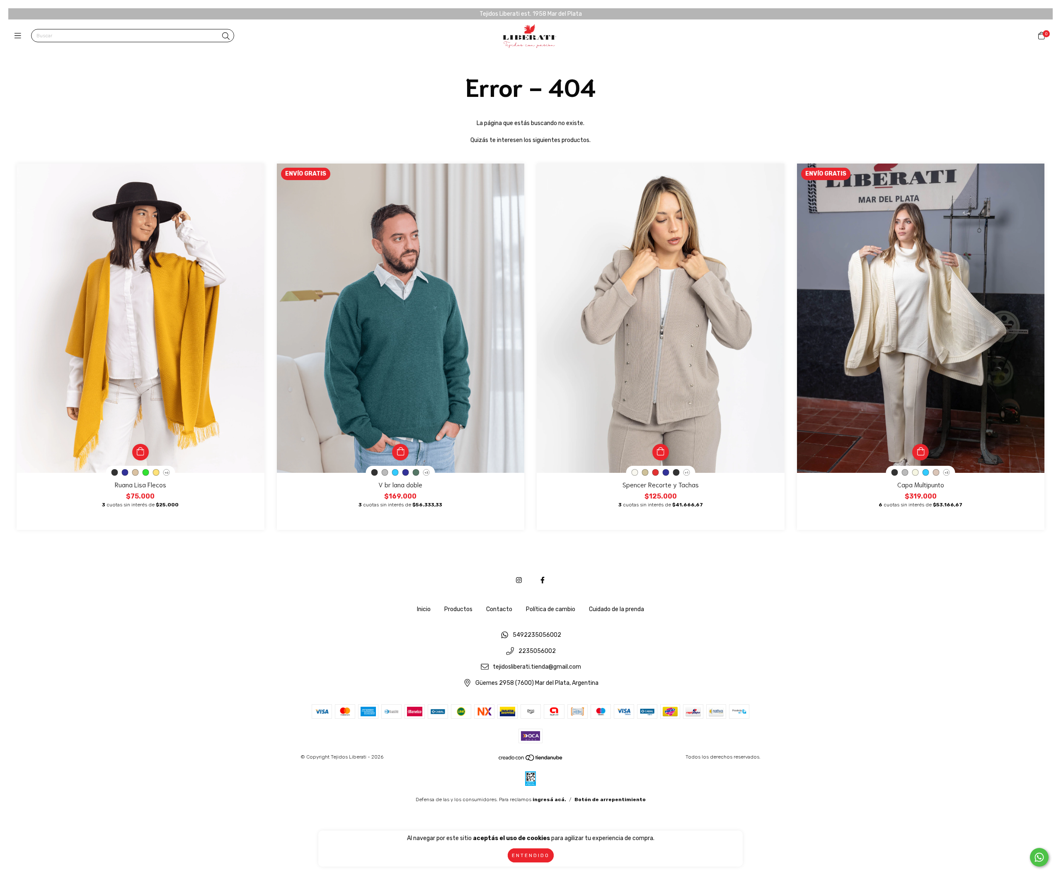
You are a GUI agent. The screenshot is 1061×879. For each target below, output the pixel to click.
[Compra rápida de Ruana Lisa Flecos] (140, 452)
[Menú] (19, 36)
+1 (686, 472)
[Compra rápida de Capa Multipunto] (920, 452)
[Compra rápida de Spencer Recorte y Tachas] (660, 452)
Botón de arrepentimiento (610, 799)
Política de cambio (550, 609)
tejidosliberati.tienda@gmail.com (537, 667)
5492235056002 (537, 634)
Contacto (499, 609)
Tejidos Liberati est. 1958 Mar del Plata (531, 13)
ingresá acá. (549, 799)
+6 (166, 472)
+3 (426, 472)
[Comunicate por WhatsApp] (1039, 857)
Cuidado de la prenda (616, 609)
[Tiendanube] (531, 759)
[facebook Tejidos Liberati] (542, 580)
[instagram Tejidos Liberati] (519, 580)
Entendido (531, 855)
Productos (458, 609)
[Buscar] (226, 36)
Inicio (424, 609)
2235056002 (537, 651)
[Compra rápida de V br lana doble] (400, 452)
